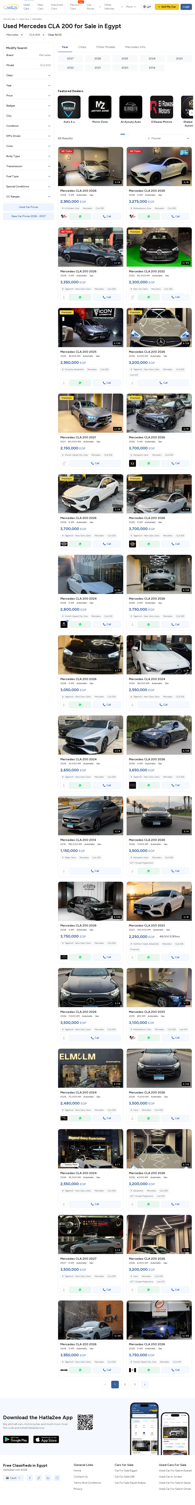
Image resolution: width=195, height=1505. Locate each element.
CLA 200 (100, 208)
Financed (134, 949)
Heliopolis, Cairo (140, 857)
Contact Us (81, 1476)
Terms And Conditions (87, 1482)
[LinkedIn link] (48, 1478)
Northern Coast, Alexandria (146, 944)
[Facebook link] (30, 1478)
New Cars (40, 6)
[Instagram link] (57, 1478)
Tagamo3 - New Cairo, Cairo (146, 369)
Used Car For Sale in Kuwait (175, 1470)
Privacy (78, 1489)
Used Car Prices (28, 207)
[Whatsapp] (80, 216)
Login (186, 6)
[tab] (65, 47)
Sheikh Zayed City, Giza (76, 455)
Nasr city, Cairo (140, 289)
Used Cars (27, 6)
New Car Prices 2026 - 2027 (28, 216)
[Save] (119, 151)
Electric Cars (76, 6)
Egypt (13, 1478)
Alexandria (138, 1191)
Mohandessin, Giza (142, 1029)
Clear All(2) (55, 34)
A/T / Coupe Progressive (141, 863)
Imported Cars (57, 6)
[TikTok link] (39, 1478)
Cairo (135, 1110)
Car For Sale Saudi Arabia (130, 1482)
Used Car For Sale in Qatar (175, 1482)
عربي (149, 6)
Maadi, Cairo (70, 857)
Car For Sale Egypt (126, 1470)
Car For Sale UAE (125, 1476)
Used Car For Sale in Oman (175, 1489)
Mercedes (87, 208)
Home (77, 1470)
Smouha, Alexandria (74, 369)
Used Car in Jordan (170, 1476)
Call (109, 216)
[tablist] (125, 47)
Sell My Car (168, 6)
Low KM (134, 375)
